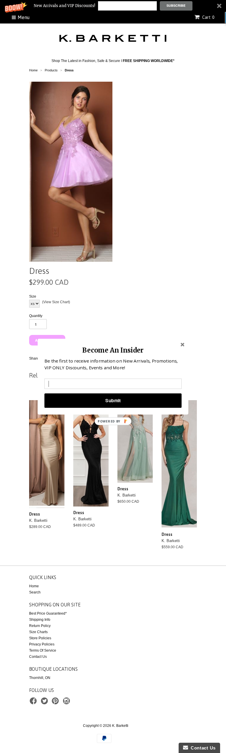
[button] (113, 349)
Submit (112, 400)
